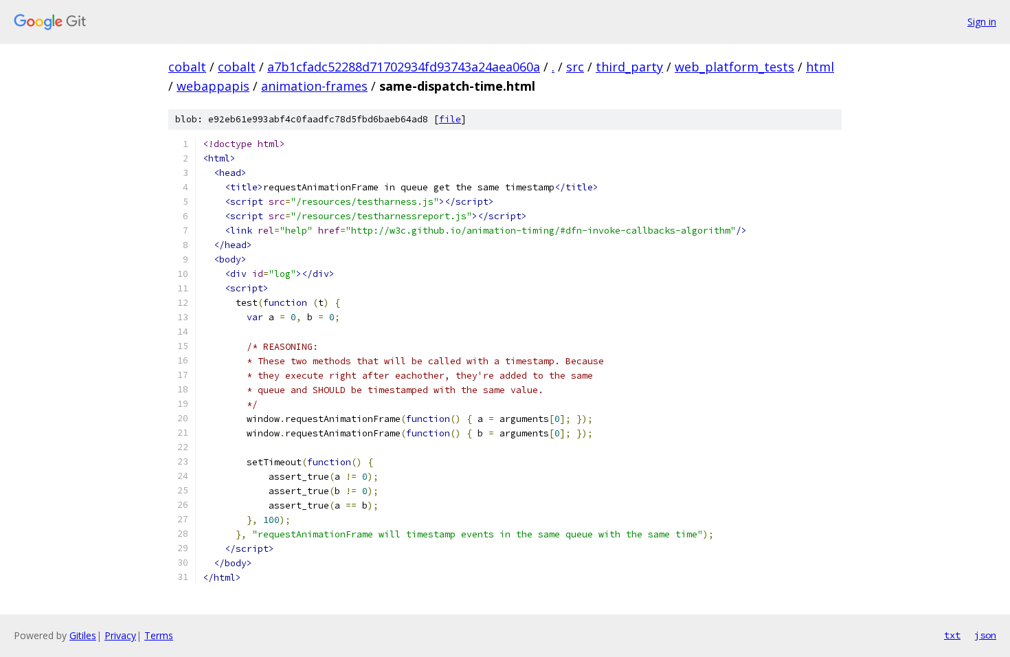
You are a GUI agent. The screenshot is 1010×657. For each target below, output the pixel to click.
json (985, 635)
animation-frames (314, 86)
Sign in (981, 21)
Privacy (120, 635)
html (820, 66)
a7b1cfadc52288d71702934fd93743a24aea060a (403, 66)
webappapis (213, 86)
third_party (629, 66)
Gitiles (82, 635)
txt (952, 635)
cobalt (187, 66)
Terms (158, 635)
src (575, 66)
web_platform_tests (734, 66)
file (450, 119)
